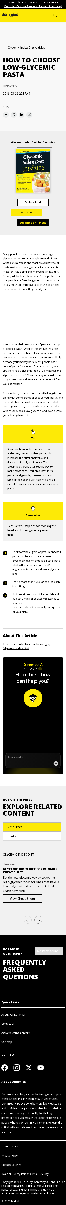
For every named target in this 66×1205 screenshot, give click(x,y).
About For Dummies (13, 1014)
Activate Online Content (15, 1033)
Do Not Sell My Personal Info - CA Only (25, 1174)
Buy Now (26, 212)
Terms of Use (10, 1146)
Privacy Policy (9, 1155)
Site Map (6, 1042)
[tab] (32, 827)
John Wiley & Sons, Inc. (46, 1182)
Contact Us (8, 1023)
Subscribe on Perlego (33, 222)
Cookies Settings (11, 1164)
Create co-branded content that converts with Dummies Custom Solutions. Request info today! (33, 4)
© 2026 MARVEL (11, 1201)
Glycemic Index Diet (16, 648)
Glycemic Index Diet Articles (26, 48)
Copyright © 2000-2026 (15, 1182)
